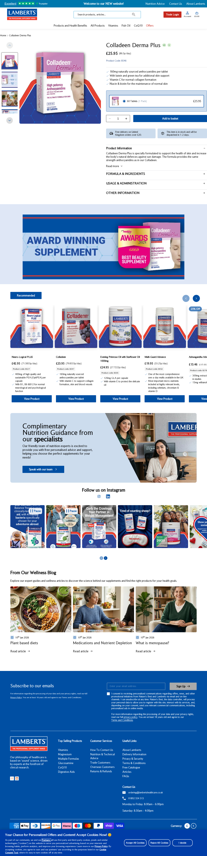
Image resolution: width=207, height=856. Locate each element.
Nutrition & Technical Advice (102, 756)
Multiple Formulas (68, 758)
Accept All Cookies (135, 842)
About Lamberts (195, 3)
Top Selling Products (70, 740)
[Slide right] (9, 120)
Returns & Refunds (101, 771)
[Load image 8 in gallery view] (10, 79)
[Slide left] (9, 45)
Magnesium (65, 754)
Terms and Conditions (122, 720)
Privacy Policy (16, 697)
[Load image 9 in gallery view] (10, 98)
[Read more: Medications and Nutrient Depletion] (103, 609)
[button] (196, 14)
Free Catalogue (131, 767)
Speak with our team (41, 469)
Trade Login (172, 14)
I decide (182, 842)
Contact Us (175, 3)
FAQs (125, 776)
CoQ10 (62, 767)
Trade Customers (100, 762)
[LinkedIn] (108, 496)
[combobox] (107, 14)
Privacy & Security (132, 758)
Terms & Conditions (134, 763)
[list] (108, 530)
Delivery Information (134, 754)
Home (3, 35)
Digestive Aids (66, 771)
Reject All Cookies (159, 842)
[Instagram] (99, 496)
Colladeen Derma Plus (20, 35)
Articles (126, 771)
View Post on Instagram (60, 551)
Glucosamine (65, 763)
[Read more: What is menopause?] (166, 609)
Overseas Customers (102, 766)
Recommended (26, 295)
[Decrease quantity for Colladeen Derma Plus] (109, 119)
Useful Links (129, 740)
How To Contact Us (101, 749)
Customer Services (101, 740)
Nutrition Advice (155, 3)
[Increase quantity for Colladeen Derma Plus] (126, 119)
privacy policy (130, 717)
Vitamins (63, 749)
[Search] (133, 14)
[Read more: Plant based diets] (40, 609)
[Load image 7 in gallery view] (10, 61)
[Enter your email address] (136, 686)
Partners (46, 840)
